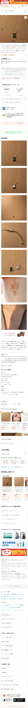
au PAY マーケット (5, 559)
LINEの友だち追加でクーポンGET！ (14, 132)
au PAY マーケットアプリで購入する (14, 123)
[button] (26, 55)
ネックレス (3, 561)
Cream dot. (13, 571)
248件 (19, 458)
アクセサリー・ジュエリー (17, 559)
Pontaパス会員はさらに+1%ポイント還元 (13, 74)
